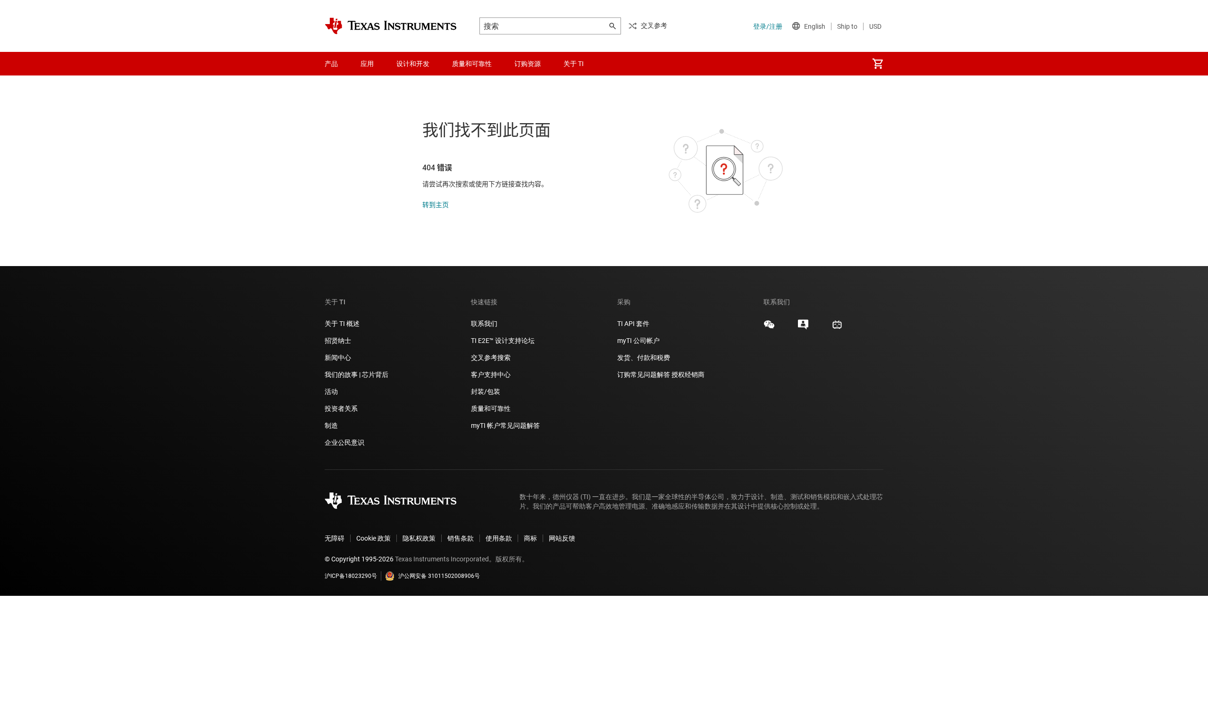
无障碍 (334, 538)
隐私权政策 (419, 538)
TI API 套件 (633, 323)
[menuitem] (878, 63)
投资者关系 (341, 408)
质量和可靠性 (491, 408)
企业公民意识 (344, 442)
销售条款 (460, 538)
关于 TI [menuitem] (573, 63)
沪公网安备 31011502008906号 (439, 576)
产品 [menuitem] (331, 63)
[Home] (391, 25)
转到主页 (435, 205)
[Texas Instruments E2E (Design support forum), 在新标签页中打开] (803, 328)
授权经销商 (688, 374)
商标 (530, 538)
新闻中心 (338, 357)
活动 (331, 391)
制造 (331, 425)
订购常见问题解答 (643, 374)
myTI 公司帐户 (638, 340)
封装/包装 (485, 391)
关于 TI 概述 (342, 323)
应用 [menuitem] (367, 63)
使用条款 (499, 538)
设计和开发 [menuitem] (412, 63)
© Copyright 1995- (359, 559)
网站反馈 (562, 538)
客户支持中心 (491, 374)
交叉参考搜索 (491, 357)
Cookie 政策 (373, 538)
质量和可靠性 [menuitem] (472, 63)
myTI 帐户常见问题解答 (505, 425)
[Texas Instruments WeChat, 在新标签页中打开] (769, 328)
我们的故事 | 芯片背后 (356, 374)
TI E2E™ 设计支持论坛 (503, 340)
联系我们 (484, 323)
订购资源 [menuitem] (527, 63)
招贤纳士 (338, 340)
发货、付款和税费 (643, 357)
